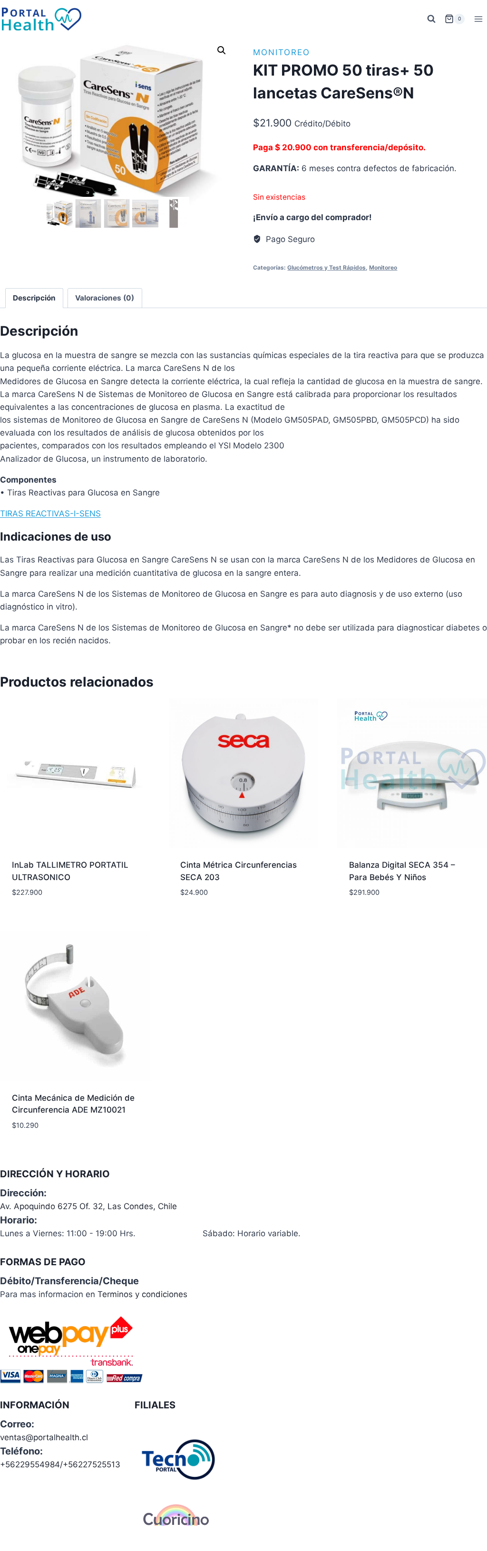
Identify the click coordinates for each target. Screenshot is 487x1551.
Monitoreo (281, 52)
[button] (221, 50)
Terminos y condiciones (142, 1294)
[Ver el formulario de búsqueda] (431, 19)
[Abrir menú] (478, 18)
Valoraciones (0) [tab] (104, 297)
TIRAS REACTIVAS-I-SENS (50, 513)
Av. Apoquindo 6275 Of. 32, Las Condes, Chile (88, 1206)
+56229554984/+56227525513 (60, 1464)
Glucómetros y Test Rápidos (326, 267)
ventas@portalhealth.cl (44, 1437)
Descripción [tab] (34, 297)
